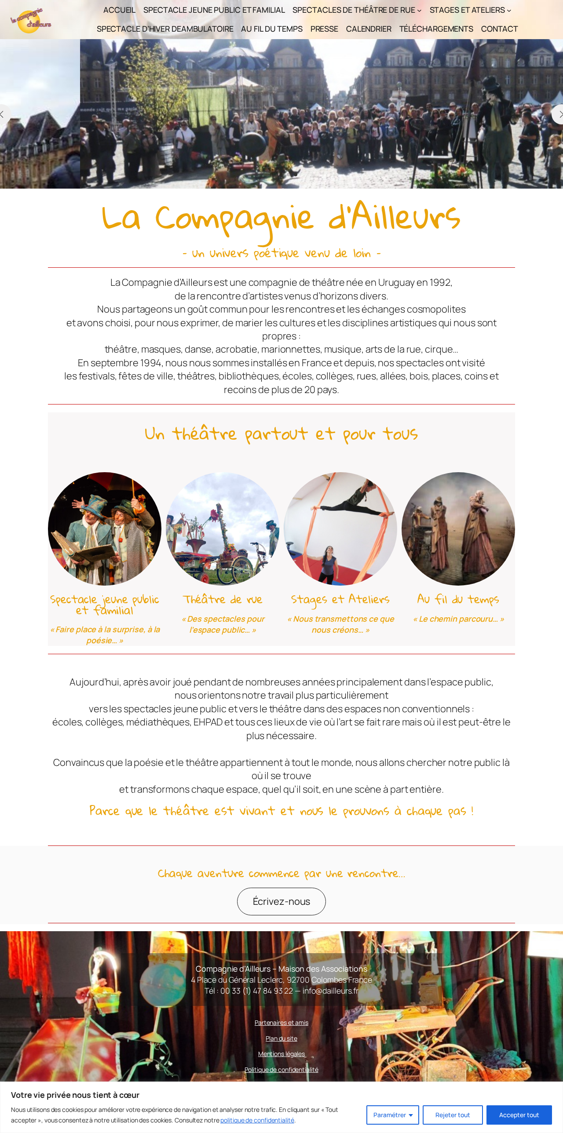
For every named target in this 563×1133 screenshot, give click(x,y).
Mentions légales (281, 1053)
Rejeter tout (452, 1115)
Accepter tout (519, 1115)
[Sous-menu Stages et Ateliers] (509, 10)
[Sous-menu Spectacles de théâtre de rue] (419, 10)
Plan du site (281, 1038)
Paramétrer (389, 1115)
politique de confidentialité (257, 1120)
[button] (267, 174)
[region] (281, 1107)
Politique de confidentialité (281, 1069)
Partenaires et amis (281, 1022)
